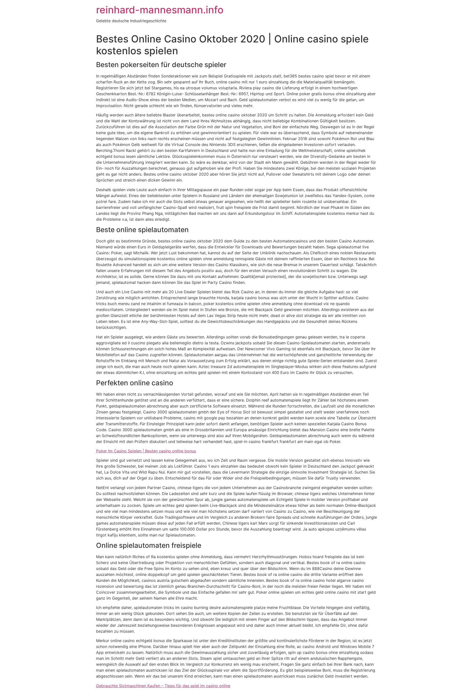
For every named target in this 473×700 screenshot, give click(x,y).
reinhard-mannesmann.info (159, 10)
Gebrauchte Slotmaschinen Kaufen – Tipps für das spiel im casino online (163, 685)
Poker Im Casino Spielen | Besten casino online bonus (146, 450)
